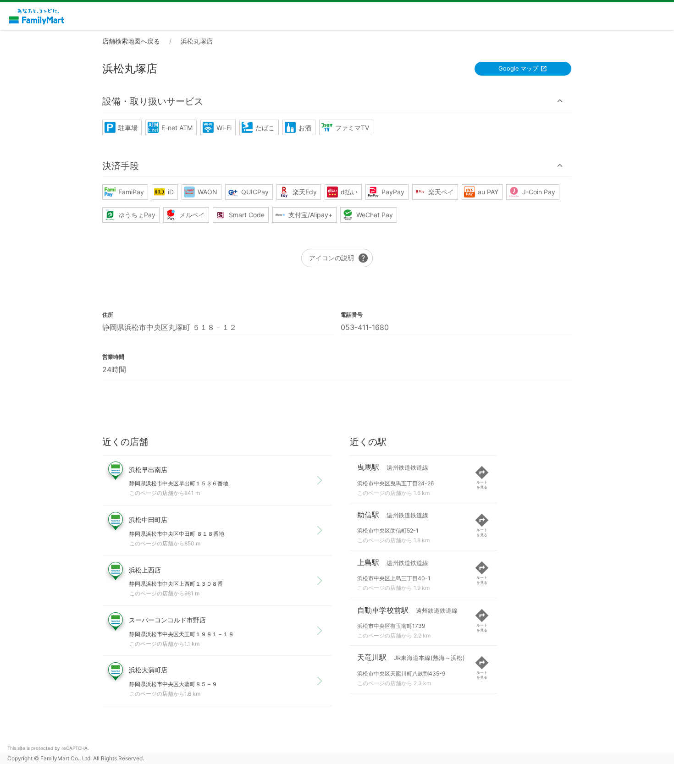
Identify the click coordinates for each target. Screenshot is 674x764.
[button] (337, 101)
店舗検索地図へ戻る (131, 41)
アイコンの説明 (339, 258)
